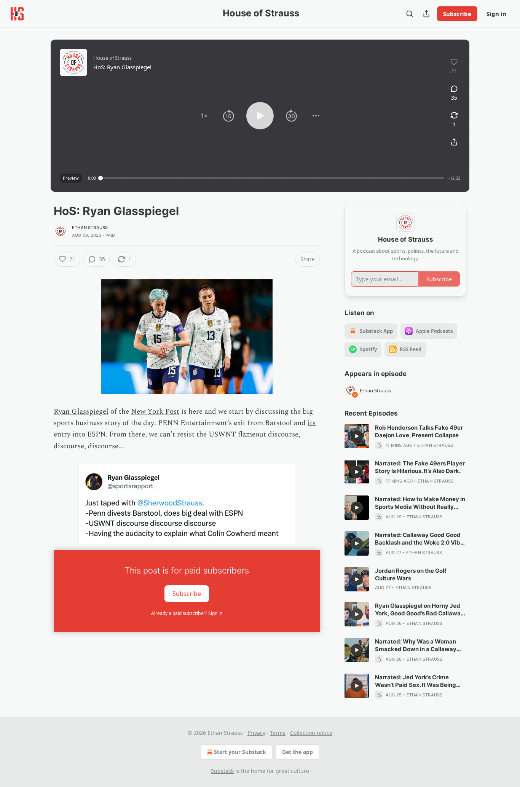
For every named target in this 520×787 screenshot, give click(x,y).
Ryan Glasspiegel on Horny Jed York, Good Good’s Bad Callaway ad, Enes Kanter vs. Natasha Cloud (419, 609)
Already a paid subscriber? (186, 613)
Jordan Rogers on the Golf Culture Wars (411, 574)
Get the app (297, 751)
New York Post (155, 411)
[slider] (272, 178)
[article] (405, 436)
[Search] (409, 13)
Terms (278, 732)
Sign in (496, 14)
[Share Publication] (426, 13)
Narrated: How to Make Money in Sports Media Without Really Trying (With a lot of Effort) (420, 503)
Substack (222, 770)
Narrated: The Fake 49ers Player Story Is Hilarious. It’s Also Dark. (420, 467)
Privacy (256, 732)
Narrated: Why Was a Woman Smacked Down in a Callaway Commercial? (415, 645)
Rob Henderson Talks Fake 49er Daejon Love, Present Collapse (419, 431)
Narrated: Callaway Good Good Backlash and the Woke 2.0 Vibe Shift (419, 538)
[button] (204, 115)
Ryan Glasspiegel (81, 411)
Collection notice (311, 732)
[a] (357, 436)
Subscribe (457, 14)
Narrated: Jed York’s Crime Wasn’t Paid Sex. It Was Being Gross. (415, 681)
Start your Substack (240, 751)
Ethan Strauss (90, 227)
